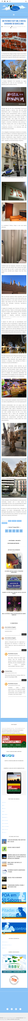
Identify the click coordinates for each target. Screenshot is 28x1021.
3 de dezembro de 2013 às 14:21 (10, 628)
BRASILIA (3, 808)
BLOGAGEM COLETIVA (6, 944)
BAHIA (3, 805)
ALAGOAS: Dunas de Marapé (14, 847)
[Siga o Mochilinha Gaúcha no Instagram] (9, 756)
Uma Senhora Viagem (10, 627)
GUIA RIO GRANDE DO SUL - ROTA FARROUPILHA (13, 728)
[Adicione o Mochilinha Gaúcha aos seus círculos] (12, 756)
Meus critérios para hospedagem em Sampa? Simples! (14, 614)
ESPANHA (14, 520)
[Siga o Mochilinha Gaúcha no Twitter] (6, 756)
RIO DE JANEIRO (5, 823)
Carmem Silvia (8, 671)
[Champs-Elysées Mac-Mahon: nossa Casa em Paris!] (14, 583)
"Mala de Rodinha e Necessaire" (11, 125)
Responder (24, 634)
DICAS (10, 520)
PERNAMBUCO (4, 817)
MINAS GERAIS (4, 814)
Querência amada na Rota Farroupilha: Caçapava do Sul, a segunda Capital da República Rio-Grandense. (17, 856)
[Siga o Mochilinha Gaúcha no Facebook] (3, 756)
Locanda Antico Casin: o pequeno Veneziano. (14, 571)
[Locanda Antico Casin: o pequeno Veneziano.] (14, 561)
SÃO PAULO (4, 832)
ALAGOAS (4, 802)
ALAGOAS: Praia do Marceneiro (15, 877)
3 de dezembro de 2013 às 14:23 (10, 639)
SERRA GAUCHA (5, 829)
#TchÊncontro (4, 941)
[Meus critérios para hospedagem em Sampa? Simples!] (14, 604)
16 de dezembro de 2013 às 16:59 (14, 685)
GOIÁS (3, 811)
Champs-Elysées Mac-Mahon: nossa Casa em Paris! (14, 593)
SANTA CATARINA (5, 826)
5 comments (14, 27)
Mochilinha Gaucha (6, 26)
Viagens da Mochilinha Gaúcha (9, 1017)
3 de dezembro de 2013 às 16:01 (14, 655)
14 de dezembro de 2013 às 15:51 (11, 672)
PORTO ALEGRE (5, 820)
